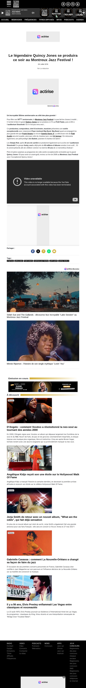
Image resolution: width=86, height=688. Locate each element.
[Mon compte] (78, 4)
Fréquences (30, 20)
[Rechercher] (73, 4)
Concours (48, 646)
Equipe (9, 648)
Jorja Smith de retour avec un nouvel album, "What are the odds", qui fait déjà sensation (42, 518)
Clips (21, 646)
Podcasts (69, 20)
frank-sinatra (28, 261)
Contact (10, 646)
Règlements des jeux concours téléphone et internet (74, 676)
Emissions (11, 651)
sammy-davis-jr (64, 261)
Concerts (23, 648)
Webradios (16, 20)
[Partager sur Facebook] (32, 252)
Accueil (5, 20)
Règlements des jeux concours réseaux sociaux (74, 653)
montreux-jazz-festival (41, 261)
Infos (59, 20)
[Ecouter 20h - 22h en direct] (43, 387)
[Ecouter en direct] (68, 4)
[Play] (3, 13)
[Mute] (33, 12)
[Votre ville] (63, 4)
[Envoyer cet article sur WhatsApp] (48, 252)
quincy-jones (19, 261)
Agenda (80, 20)
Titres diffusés (46, 20)
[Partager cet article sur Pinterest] (43, 252)
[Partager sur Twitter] (37, 252)
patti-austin (53, 261)
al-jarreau (10, 261)
